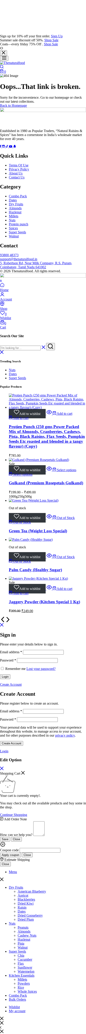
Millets (13, 216)
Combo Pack (18, 196)
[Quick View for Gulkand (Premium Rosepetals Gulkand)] (49, 470)
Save (5, 839)
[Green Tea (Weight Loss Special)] (33, 500)
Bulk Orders (17, 999)
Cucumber (25, 959)
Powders (24, 983)
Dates (13, 200)
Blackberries (26, 899)
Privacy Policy (19, 169)
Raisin (22, 907)
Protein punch (18, 224)
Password (8, 660)
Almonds (15, 208)
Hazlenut (15, 212)
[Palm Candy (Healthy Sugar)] (31, 539)
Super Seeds (17, 232)
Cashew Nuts (27, 935)
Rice (21, 987)
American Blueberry (32, 891)
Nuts (12, 220)
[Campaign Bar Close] (3, 53)
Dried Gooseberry (30, 915)
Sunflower (25, 967)
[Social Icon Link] (1, 146)
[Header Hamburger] (4, 58)
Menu (13, 872)
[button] (62, 413)
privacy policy (65, 735)
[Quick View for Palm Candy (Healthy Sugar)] (49, 557)
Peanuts (23, 927)
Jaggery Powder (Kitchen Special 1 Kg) (44, 601)
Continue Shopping (13, 815)
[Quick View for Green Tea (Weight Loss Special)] (49, 518)
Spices (13, 228)
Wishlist (14, 1007)
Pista (21, 943)
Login (5, 676)
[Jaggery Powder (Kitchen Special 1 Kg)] (38, 578)
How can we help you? (16, 835)
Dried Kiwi (26, 903)
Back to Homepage (13, 105)
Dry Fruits (16, 204)
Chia (21, 955)
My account (17, 1011)
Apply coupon (10, 855)
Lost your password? (41, 669)
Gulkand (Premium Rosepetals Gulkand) (46, 483)
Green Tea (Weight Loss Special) (38, 531)
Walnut (14, 236)
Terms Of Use (18, 165)
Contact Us (16, 177)
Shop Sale (51, 40)
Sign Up (57, 36)
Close (16, 839)
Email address (11, 652)
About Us (15, 173)
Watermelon (26, 971)
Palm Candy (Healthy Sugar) (35, 569)
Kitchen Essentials (21, 975)
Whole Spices (27, 991)
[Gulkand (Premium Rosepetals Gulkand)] (39, 460)
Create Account (11, 743)
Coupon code (9, 850)
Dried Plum (26, 919)
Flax (21, 963)
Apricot (23, 895)
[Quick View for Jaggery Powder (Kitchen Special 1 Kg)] (49, 589)
